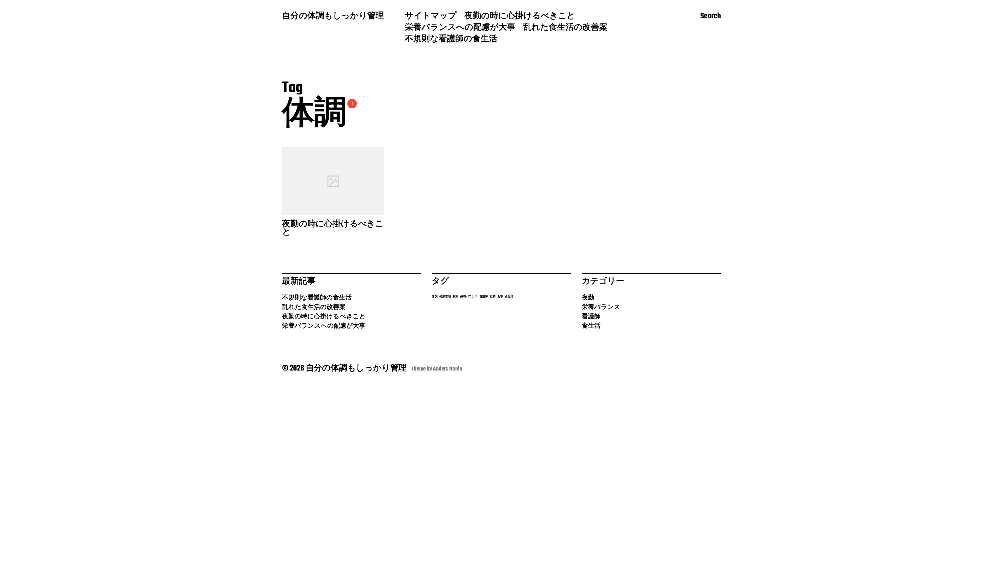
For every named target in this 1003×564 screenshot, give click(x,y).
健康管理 (445, 297)
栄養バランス (468, 297)
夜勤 (455, 297)
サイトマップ (431, 16)
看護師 (483, 297)
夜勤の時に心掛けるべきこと (519, 16)
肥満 (492, 297)
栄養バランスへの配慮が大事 (460, 28)
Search (710, 16)
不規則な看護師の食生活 (451, 39)
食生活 (509, 297)
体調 (435, 297)
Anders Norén (447, 369)
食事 (500, 297)
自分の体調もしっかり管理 (333, 16)
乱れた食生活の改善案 (565, 28)
